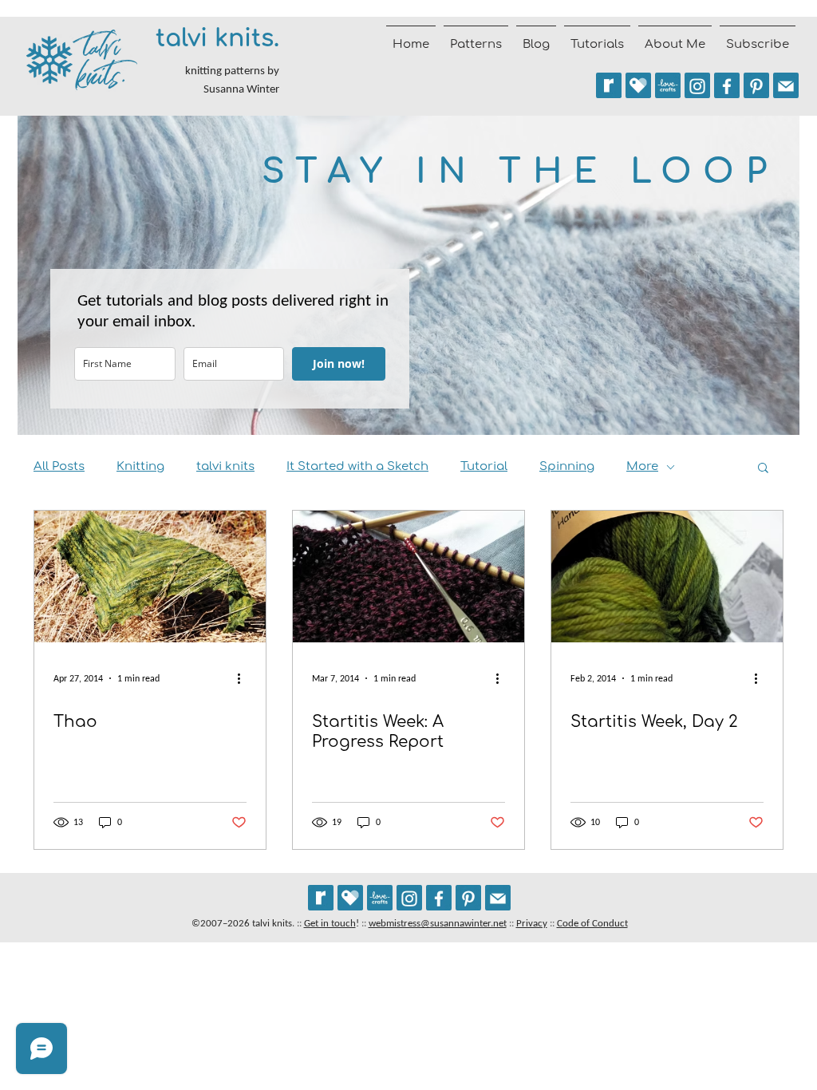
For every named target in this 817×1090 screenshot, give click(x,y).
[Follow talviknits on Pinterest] (756, 85)
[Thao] (150, 576)
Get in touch (330, 923)
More (642, 466)
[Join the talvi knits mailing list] (786, 85)
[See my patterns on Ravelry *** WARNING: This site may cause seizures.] (321, 897)
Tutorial (483, 466)
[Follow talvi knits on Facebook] (727, 85)
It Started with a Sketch (357, 466)
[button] (763, 468)
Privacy (531, 923)
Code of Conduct (592, 923)
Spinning (566, 466)
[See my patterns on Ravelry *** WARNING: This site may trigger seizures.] (609, 85)
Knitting (140, 466)
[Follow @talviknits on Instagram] (697, 85)
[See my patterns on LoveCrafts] (668, 85)
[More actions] (244, 678)
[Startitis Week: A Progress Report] (408, 576)
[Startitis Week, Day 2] (667, 576)
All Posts (59, 466)
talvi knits (225, 466)
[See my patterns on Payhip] (638, 85)
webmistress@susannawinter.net (438, 923)
